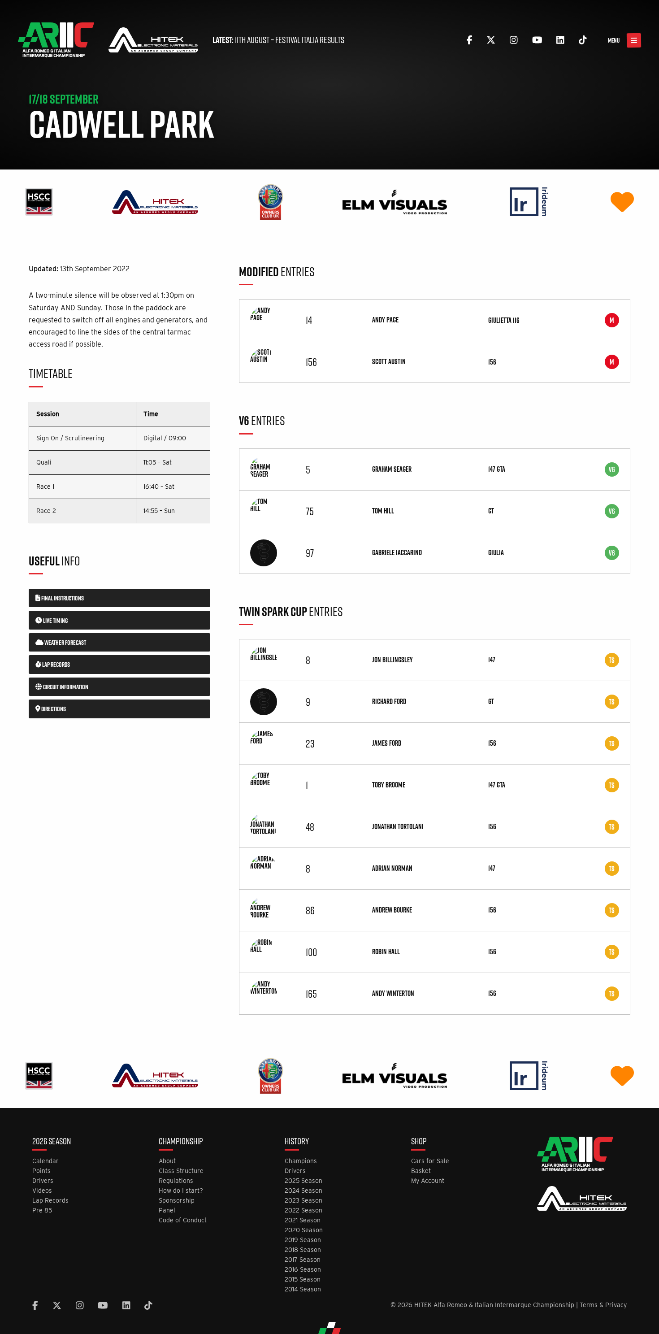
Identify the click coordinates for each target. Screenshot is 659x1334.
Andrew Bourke (392, 910)
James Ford (386, 743)
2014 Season (303, 1289)
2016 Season (303, 1269)
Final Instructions (62, 598)
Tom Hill (383, 511)
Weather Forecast (64, 642)
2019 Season (303, 1240)
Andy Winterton (393, 993)
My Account (427, 1181)
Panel (167, 1210)
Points (41, 1171)
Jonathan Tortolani (398, 826)
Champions (301, 1161)
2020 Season (304, 1230)
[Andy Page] (263, 319)
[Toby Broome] (263, 784)
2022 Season (303, 1210)
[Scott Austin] (263, 361)
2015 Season (303, 1279)
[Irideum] (528, 201)
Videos (42, 1190)
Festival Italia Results (309, 39)
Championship (181, 1142)
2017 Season (303, 1259)
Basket (421, 1171)
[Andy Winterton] (263, 993)
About (167, 1161)
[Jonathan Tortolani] (263, 826)
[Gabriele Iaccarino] (263, 552)
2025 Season (303, 1181)
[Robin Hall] (263, 951)
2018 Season (303, 1250)
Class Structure (181, 1171)
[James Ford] (263, 742)
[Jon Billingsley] (263, 659)
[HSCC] (39, 201)
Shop (419, 1142)
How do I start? (181, 1190)
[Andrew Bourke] (263, 909)
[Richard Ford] (263, 701)
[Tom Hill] (263, 510)
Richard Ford (389, 701)
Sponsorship (177, 1200)
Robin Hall (386, 951)
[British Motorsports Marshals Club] (622, 201)
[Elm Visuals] (395, 201)
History (297, 1142)
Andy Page (385, 320)
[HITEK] (155, 201)
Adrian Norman (392, 868)
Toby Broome (388, 785)
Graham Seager (392, 469)
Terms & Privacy (603, 1304)
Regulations (176, 1181)
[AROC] (270, 201)
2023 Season (303, 1200)
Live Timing (55, 620)
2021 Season (303, 1220)
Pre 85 (42, 1210)
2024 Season (303, 1190)
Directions (53, 708)
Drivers (42, 1181)
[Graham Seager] (263, 469)
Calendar (45, 1161)
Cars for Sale (430, 1161)
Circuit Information (65, 686)
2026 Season (51, 1142)
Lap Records (55, 664)
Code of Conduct (183, 1220)
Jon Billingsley (392, 660)
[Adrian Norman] (263, 868)
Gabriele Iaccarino (397, 552)
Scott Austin (389, 361)
